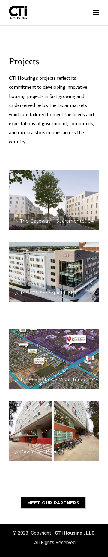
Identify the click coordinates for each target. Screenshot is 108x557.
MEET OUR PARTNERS (53, 502)
